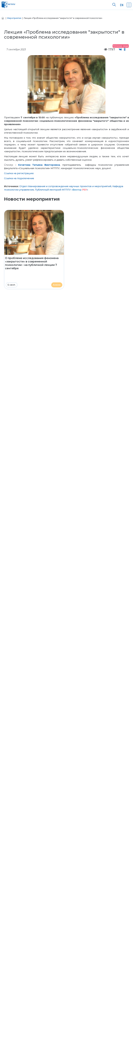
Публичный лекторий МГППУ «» (61, 189)
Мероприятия (14, 18)
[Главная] (3, 18)
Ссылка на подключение (19, 178)
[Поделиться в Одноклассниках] (125, 49)
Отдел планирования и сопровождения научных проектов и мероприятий (65, 186)
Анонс (57, 284)
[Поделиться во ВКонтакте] (120, 49)
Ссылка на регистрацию (19, 173)
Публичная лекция (120, 46)
